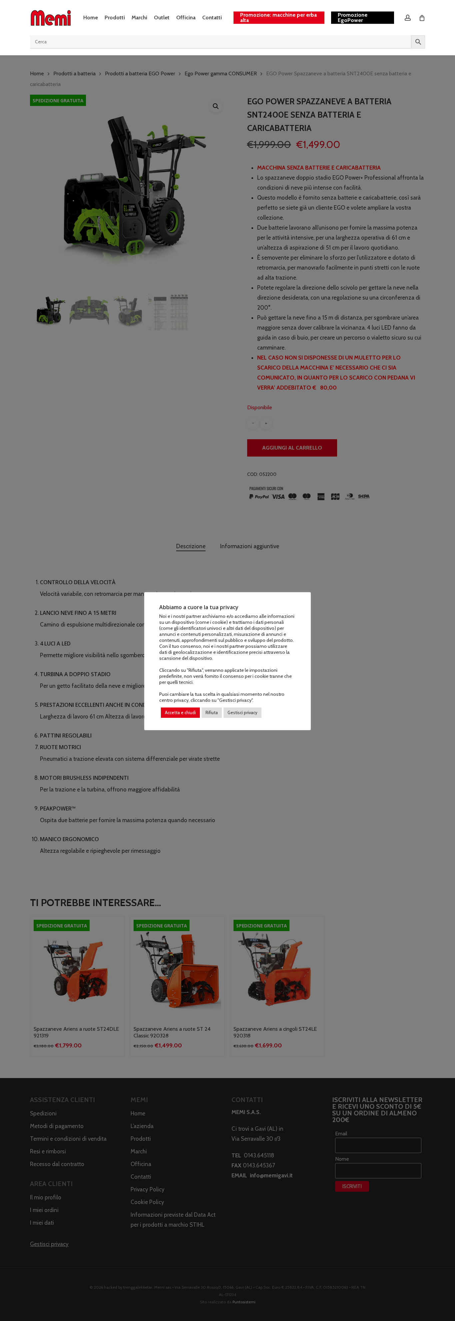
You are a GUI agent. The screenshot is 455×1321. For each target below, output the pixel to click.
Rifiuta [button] (212, 712)
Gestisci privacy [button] (242, 712)
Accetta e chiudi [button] (180, 712)
